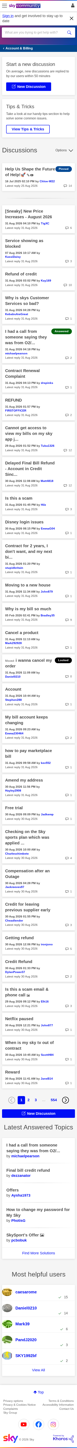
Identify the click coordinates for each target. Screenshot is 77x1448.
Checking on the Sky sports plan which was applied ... (27, 837)
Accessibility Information (58, 1404)
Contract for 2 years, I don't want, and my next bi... (28, 551)
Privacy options (13, 1400)
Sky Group (10, 1412)
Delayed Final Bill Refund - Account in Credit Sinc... (30, 469)
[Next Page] (65, 1100)
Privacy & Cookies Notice (19, 1404)
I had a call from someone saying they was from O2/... (26, 337)
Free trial (14, 808)
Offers (12, 1190)
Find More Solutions (38, 1253)
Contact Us (66, 1408)
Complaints (10, 1408)
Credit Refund (18, 961)
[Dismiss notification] (71, 18)
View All (38, 1370)
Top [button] (41, 1392)
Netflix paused (19, 1019)
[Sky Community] (25, 6)
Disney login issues (24, 522)
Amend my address (24, 780)
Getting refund (19, 938)
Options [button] (61, 150)
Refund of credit (21, 274)
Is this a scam (18, 498)
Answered (62, 331)
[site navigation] (4, 6)
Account (13, 689)
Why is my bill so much (28, 609)
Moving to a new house (28, 585)
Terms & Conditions (61, 1400)
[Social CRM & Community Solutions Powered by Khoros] (63, 1439)
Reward (12, 1072)
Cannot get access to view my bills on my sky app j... (28, 433)
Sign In (72, 6)
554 (54, 1100)
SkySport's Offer (23, 1235)
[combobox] (35, 32)
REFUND (13, 400)
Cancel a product (21, 632)
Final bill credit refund (28, 1170)
